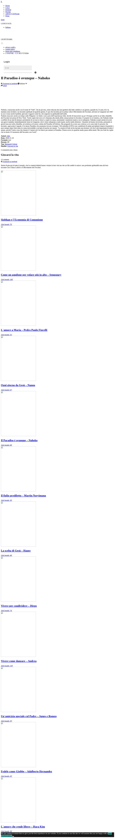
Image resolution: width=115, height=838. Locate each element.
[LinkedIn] (57, 95)
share (5, 86)
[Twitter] (57, 91)
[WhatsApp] (57, 98)
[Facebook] (57, 88)
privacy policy (10, 47)
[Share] (57, 105)
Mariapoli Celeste (11, 144)
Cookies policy (6, 836)
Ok (110, 833)
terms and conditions (12, 51)
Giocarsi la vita (12, 146)
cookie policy (10, 49)
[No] (13, 836)
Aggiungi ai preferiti (9, 84)
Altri (8, 136)
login (2, 20)
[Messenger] (57, 102)
